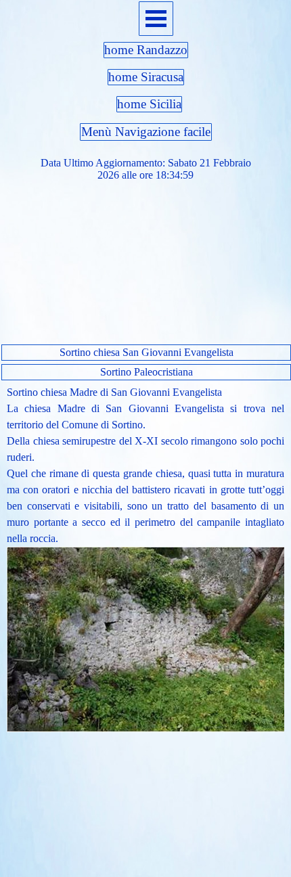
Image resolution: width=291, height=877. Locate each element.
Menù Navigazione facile (145, 132)
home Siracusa (145, 77)
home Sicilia (149, 104)
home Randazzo (145, 50)
